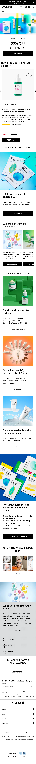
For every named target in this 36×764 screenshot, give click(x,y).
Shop (3, 714)
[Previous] (4, 2)
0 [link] (29, 7)
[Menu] (3, 11)
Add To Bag (11, 140)
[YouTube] (19, 702)
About (4, 719)
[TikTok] (21, 702)
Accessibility (13, 753)
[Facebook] (13, 702)
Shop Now (21, 3)
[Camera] (26, 7)
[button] (33, 2)
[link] (18, 84)
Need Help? (5, 723)
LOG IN (22, 6)
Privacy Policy (14, 694)
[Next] (30, 2)
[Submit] (32, 686)
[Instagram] (16, 702)
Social (4, 709)
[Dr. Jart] (7, 6)
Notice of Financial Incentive (26, 696)
